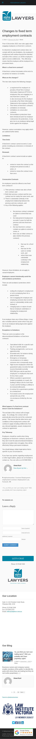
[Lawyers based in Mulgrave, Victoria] (18, 19)
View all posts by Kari (20, 468)
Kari (5, 40)
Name (26, 528)
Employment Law (23, 479)
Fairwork (5, 482)
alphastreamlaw (9, 477)
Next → (22, 692)
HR (10, 482)
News (21, 40)
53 (18, 692)
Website (24, 539)
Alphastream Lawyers (18, 2)
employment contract (9, 479)
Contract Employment (22, 477)
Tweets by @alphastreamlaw (10, 697)
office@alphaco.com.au (14, 611)
